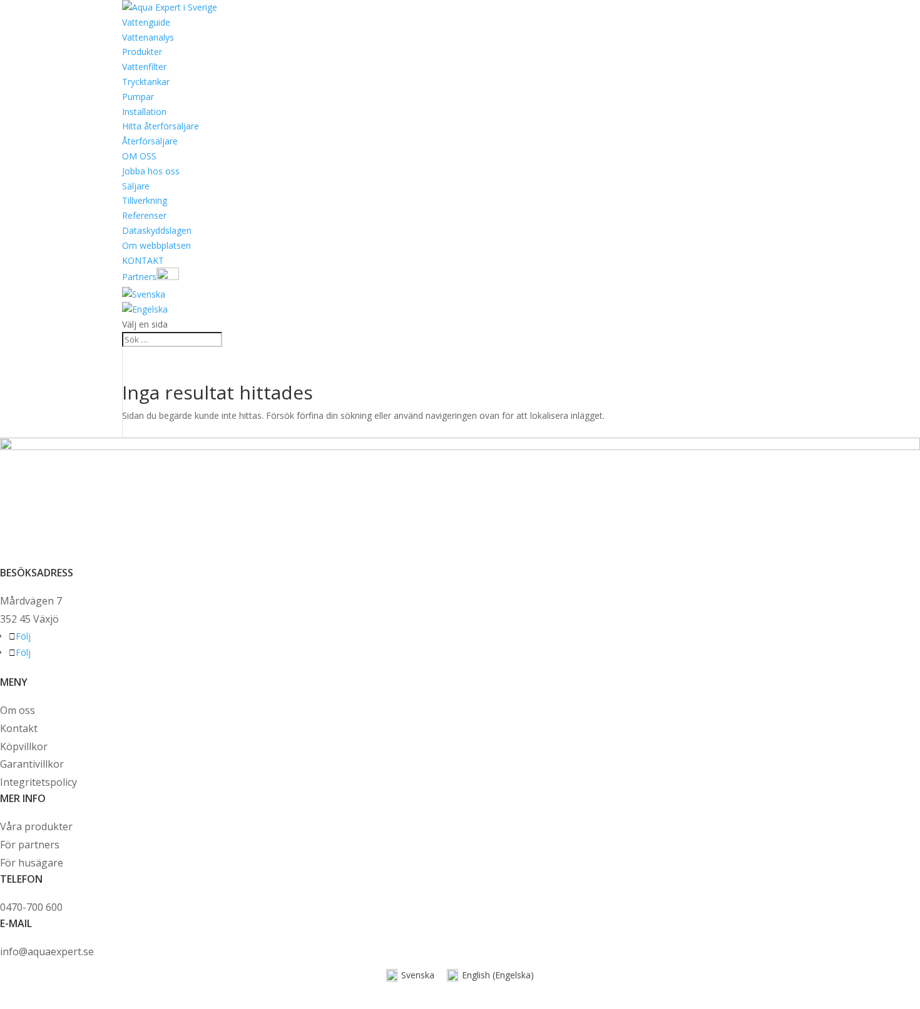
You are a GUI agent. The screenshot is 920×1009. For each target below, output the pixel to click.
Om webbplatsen (156, 245)
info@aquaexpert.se (47, 951)
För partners (29, 844)
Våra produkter (36, 826)
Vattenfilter (144, 67)
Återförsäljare (150, 141)
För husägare (33, 863)
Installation (144, 112)
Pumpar (138, 97)
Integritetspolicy (38, 782)
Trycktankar (146, 82)
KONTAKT (143, 260)
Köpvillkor (24, 746)
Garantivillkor (32, 764)
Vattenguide (146, 22)
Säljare (136, 186)
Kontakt (19, 728)
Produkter (142, 52)
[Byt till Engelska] (145, 309)
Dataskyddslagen (157, 230)
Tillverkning (144, 200)
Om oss (17, 710)
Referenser (144, 215)
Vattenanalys (148, 37)
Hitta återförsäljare (160, 126)
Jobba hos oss (151, 171)
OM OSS (139, 156)
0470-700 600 (31, 907)
